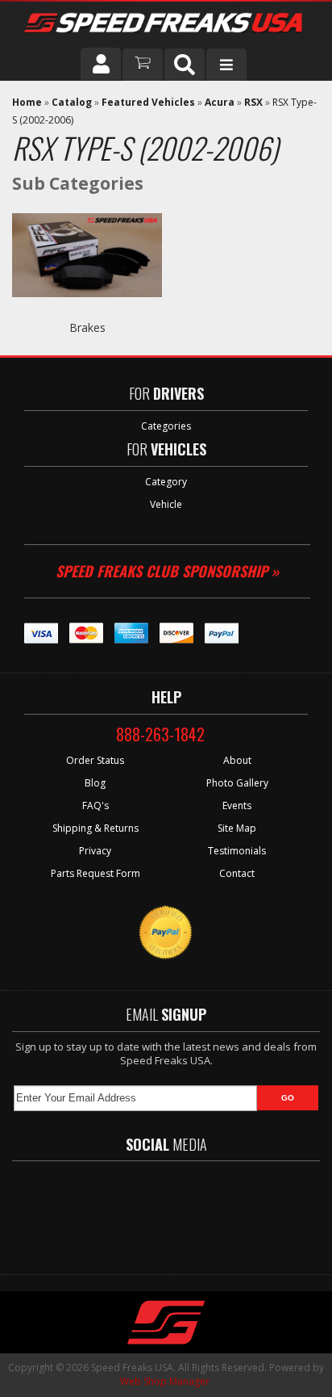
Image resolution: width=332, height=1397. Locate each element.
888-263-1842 (160, 734)
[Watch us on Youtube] (180, 1209)
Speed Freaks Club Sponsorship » (167, 570)
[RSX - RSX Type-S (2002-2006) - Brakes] (87, 311)
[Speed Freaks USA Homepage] (164, 24)
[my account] (101, 64)
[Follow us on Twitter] (133, 1209)
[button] (184, 64)
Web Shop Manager (165, 1381)
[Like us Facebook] (89, 1209)
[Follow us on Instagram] (226, 1209)
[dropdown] (226, 64)
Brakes (87, 327)
